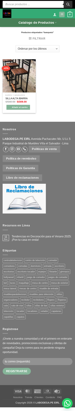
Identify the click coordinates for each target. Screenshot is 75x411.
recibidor (25, 299)
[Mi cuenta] (55, 14)
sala (6, 305)
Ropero (50, 299)
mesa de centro (40, 283)
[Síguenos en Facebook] (6, 149)
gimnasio (64, 271)
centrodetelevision (13, 260)
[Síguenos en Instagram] (12, 149)
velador (44, 311)
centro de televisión (35, 260)
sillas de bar (41, 305)
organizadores (11, 299)
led (5, 283)
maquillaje (24, 283)
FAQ (59, 397)
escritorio (59, 266)
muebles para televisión (41, 294)
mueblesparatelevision (15, 294)
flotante (53, 271)
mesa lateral (10, 288)
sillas (29, 305)
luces (12, 283)
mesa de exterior (59, 283)
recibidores (38, 299)
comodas (22, 266)
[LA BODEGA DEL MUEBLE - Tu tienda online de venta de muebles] (7, 13)
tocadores (32, 311)
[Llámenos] (25, 149)
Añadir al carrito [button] (20, 107)
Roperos (62, 299)
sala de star (17, 305)
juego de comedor (36, 277)
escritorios (9, 271)
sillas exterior (57, 305)
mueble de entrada (49, 288)
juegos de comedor (57, 277)
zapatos (21, 317)
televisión (8, 311)
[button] (62, 14)
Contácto (50, 397)
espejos (42, 271)
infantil (20, 277)
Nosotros (18, 397)
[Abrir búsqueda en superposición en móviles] (37, 4)
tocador (20, 311)
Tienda (28, 397)
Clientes (39, 397)
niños (59, 294)
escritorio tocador (26, 271)
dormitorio (36, 266)
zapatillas (8, 317)
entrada (47, 266)
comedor (52, 260)
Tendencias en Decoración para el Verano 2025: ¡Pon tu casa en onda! (41, 238)
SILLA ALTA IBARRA (16, 98)
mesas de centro (27, 288)
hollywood (9, 277)
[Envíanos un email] (18, 149)
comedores (9, 266)
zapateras (56, 311)
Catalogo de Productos (36, 22)
